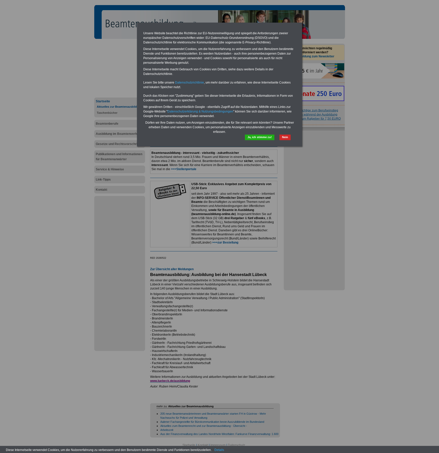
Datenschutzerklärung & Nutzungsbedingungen (200, 111)
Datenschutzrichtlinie (189, 82)
